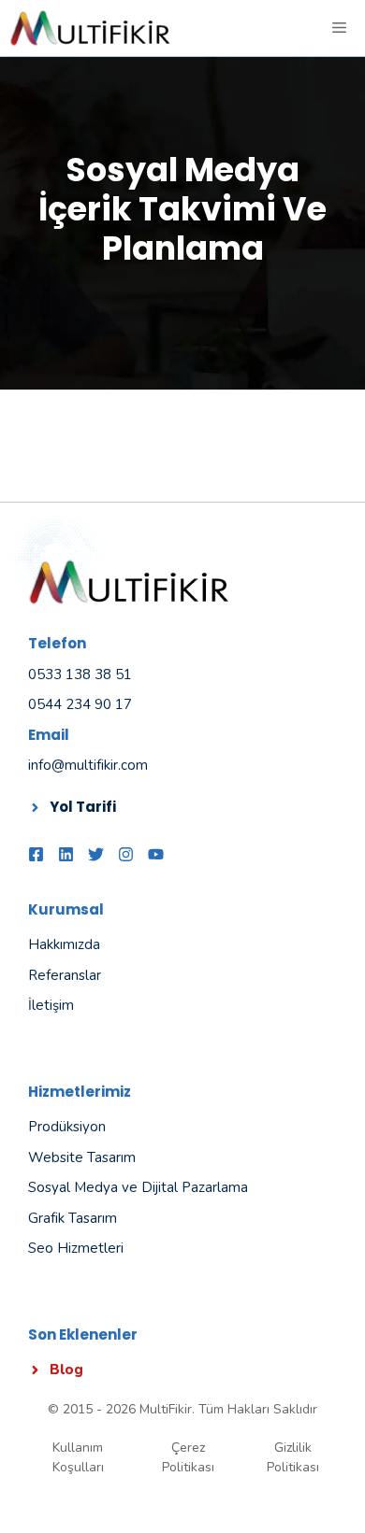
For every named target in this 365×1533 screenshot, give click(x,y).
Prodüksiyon (67, 1126)
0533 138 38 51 (80, 674)
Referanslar (64, 975)
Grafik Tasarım (72, 1218)
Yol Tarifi (83, 806)
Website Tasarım (82, 1157)
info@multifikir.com (88, 765)
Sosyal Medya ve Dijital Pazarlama (138, 1187)
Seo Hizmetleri (76, 1248)
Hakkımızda (64, 944)
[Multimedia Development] (90, 28)
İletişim (51, 1005)
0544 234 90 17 (80, 704)
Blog (66, 1369)
